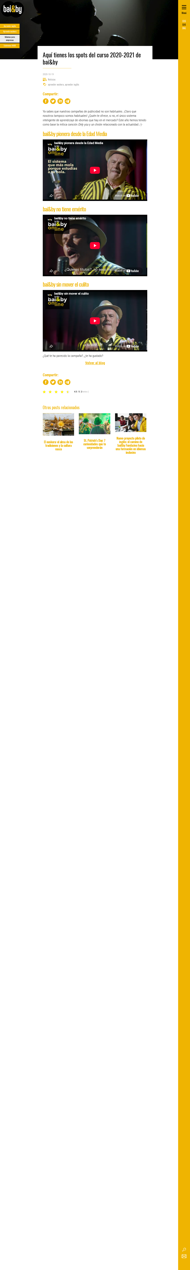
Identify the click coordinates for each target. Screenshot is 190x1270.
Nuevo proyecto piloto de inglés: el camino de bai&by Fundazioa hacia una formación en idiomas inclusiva (131, 445)
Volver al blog (95, 363)
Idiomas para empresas (10, 38)
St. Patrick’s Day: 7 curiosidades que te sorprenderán (94, 444)
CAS (184, 24)
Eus (184, 21)
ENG (184, 28)
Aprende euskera (9, 31)
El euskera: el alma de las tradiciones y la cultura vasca (58, 445)
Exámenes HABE (10, 45)
